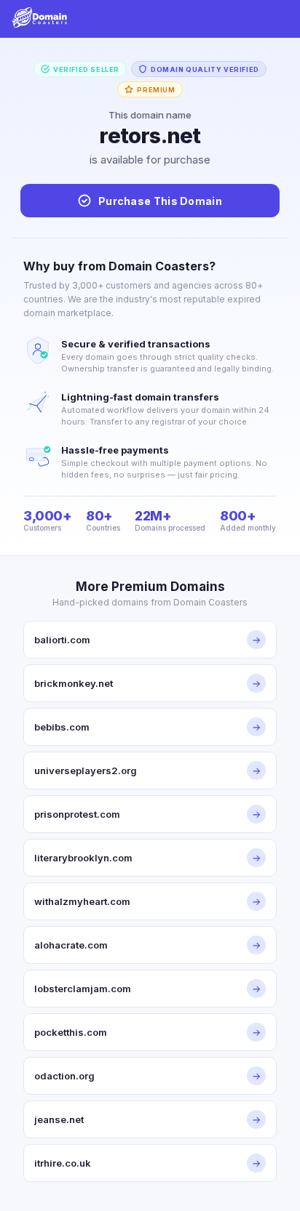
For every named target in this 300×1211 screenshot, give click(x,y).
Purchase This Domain (160, 201)
